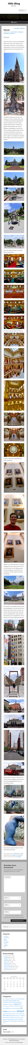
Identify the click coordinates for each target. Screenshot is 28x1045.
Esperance (6, 959)
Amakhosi (7, 998)
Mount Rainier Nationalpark (7, 1013)
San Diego (11, 1017)
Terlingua (8, 1019)
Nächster (23, 28)
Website (6, 911)
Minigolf (20, 1011)
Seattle (14, 1017)
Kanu (7, 1008)
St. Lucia (21, 1017)
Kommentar (7, 877)
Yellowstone (20, 1021)
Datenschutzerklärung (14, 1040)
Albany (5, 962)
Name (6, 897)
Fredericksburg (6, 1002)
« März (4, 989)
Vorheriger (16, 28)
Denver (14, 855)
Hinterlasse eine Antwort (9, 33)
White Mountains (13, 1021)
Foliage (18, 1000)
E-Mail (6, 904)
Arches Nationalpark (20, 998)
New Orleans (21, 1013)
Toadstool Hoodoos (15, 1019)
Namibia (5, 940)
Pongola (13, 1015)
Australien (6, 936)
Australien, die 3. (7, 968)
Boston (4, 1000)
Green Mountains (11, 1004)
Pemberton (6, 963)
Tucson (21, 1019)
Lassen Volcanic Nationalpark (14, 1008)
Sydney (4, 1019)
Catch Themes (20, 1042)
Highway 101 (17, 1004)
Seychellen (6, 942)
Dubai (5, 939)
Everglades (14, 1000)
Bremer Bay (6, 960)
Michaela (21, 32)
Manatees (10, 1011)
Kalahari (16, 1006)
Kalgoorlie (6, 957)
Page (10, 1015)
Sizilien (5, 943)
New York (5, 1015)
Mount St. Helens (16, 1013)
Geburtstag (11, 1002)
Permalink (19, 856)
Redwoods (17, 1015)
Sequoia (17, 1017)
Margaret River (7, 965)
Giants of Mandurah (8, 966)
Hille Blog (14, 3)
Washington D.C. (6, 1021)
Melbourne (14, 1011)
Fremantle (6, 955)
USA (22, 853)
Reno (20, 1015)
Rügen (5, 969)
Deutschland (6, 937)
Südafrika (6, 945)
